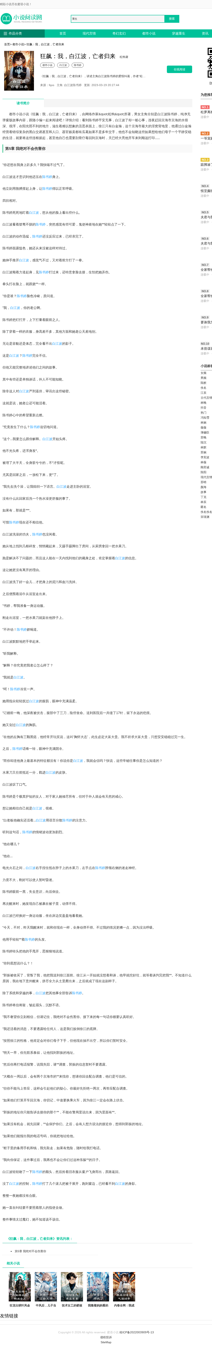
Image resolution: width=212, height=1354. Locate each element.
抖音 (203, 407)
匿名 (203, 507)
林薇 (203, 462)
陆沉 (203, 442)
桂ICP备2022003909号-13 (136, 1332)
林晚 (203, 402)
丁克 (203, 497)
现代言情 (89, 33)
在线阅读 (179, 69)
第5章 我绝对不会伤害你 (30, 1251)
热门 (203, 412)
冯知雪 (205, 417)
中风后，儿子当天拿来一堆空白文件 (46, 1310)
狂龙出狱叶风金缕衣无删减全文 (20, 1308)
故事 (203, 492)
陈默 (203, 382)
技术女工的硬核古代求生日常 (72, 1308)
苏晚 (203, 437)
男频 (203, 377)
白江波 (63, 65)
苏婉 (203, 452)
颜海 (203, 487)
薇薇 (203, 427)
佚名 (203, 387)
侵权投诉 (106, 1337)
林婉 (203, 422)
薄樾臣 (205, 432)
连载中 (205, 117)
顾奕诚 (205, 467)
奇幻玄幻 (119, 33)
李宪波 (205, 457)
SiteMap (106, 1342)
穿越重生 (178, 33)
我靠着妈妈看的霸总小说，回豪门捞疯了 (98, 1310)
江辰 (203, 392)
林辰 (203, 502)
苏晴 (203, 482)
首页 (62, 33)
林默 (203, 447)
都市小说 (148, 33)
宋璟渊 (205, 517)
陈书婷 (77, 65)
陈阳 (203, 472)
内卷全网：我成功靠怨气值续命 (124, 1308)
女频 (203, 373)
